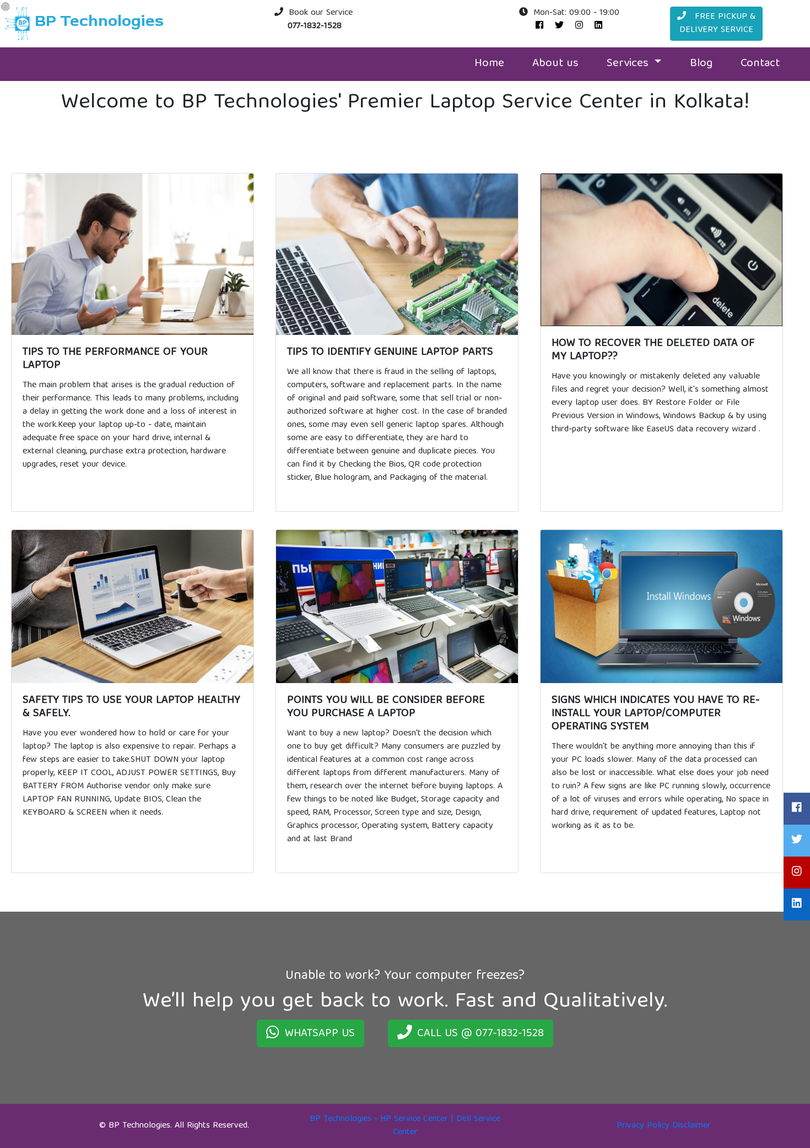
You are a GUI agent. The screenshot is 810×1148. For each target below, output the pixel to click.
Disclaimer (691, 1126)
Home (489, 64)
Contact (760, 64)
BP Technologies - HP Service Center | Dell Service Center (405, 1126)
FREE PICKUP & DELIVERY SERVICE (717, 23)
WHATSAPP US (320, 1033)
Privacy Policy (643, 1126)
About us (555, 64)
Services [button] (629, 64)
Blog (701, 64)
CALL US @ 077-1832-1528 (480, 1033)
